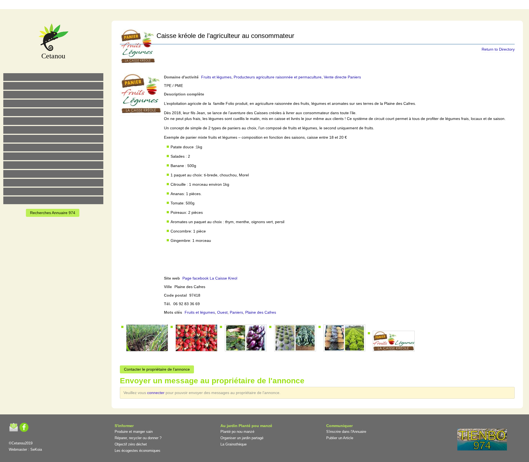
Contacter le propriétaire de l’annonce (157, 369)
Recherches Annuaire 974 (52, 213)
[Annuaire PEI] (261, 5)
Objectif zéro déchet (131, 444)
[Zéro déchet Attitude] (53, 103)
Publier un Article (339, 438)
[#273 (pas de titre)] (53, 165)
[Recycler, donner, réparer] (53, 95)
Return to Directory (498, 49)
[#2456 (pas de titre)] (53, 139)
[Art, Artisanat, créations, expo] (53, 156)
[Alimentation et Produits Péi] (53, 86)
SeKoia (36, 449)
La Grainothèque (233, 444)
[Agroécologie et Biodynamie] (53, 77)
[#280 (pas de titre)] (272, 5)
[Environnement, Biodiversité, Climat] (53, 112)
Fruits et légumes (216, 77)
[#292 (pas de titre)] (295, 5)
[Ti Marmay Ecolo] (53, 147)
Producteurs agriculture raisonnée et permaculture (278, 77)
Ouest (222, 312)
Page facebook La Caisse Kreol (209, 278)
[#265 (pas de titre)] (53, 121)
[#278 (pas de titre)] (53, 174)
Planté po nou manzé (237, 432)
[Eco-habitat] (53, 130)
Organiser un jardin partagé (241, 438)
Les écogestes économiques (137, 451)
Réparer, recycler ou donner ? (138, 438)
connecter (156, 392)
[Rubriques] (249, 5)
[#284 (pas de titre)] (284, 5)
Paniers (236, 312)
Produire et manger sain (134, 432)
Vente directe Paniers (342, 77)
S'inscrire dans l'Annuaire (346, 432)
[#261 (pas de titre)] (237, 5)
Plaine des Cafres (260, 312)
